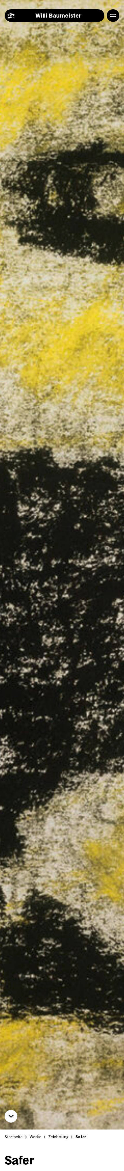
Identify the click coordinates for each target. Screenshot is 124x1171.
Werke (36, 1136)
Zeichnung (58, 1136)
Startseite (14, 1136)
